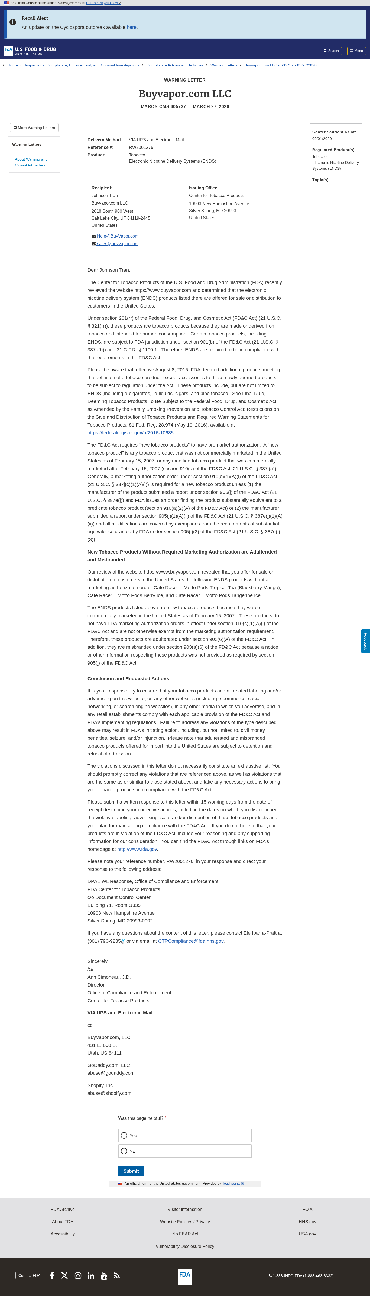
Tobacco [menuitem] (319, 156)
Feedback (365, 641)
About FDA (62, 1222)
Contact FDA (29, 1275)
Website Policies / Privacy (185, 1222)
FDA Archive (63, 1209)
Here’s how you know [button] (102, 3)
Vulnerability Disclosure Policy (185, 1246)
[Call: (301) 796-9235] (123, 941)
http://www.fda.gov (137, 849)
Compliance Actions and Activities (175, 65)
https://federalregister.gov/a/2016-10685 (130, 432)
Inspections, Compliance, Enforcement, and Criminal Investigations (82, 65)
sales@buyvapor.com (117, 243)
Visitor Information (185, 1209)
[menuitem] (336, 137)
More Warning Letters (36, 127)
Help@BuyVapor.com (117, 236)
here (132, 27)
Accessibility (63, 1234)
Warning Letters (224, 65)
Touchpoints (231, 1183)
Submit (131, 1171)
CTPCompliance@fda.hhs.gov (190, 941)
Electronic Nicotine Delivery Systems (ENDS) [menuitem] (335, 165)
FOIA (308, 1209)
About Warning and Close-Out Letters (31, 162)
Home (13, 65)
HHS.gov (307, 1222)
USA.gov (307, 1234)
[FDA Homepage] (30, 51)
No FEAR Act (185, 1234)
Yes (133, 1135)
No (132, 1151)
